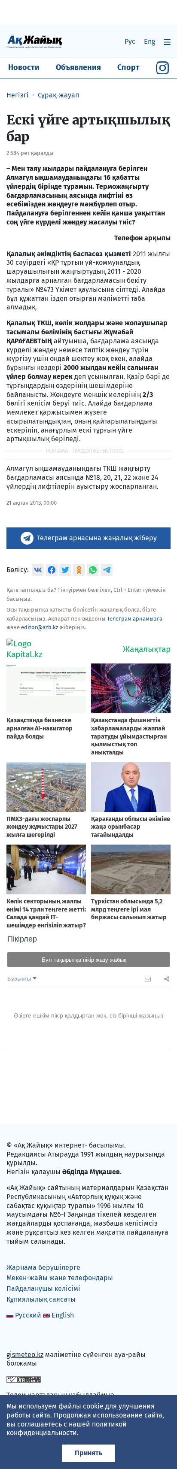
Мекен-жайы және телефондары (59, 1278)
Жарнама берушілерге (43, 1267)
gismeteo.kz (24, 1355)
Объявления (78, 67)
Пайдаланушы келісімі (43, 1288)
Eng (149, 41)
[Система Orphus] (23, 1379)
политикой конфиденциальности (66, 1428)
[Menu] (167, 41)
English (63, 1315)
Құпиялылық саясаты (41, 1299)
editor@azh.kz (39, 627)
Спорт (128, 67)
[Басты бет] (34, 41)
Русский (28, 1315)
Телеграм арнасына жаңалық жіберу (97, 538)
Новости (24, 67)
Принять (88, 1453)
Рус (130, 41)
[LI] (25, 1336)
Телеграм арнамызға (134, 618)
